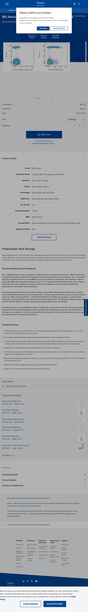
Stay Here (43, 28)
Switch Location (59, 28)
